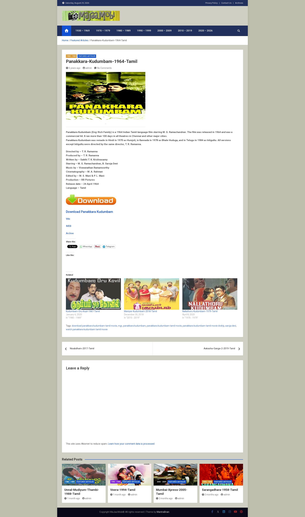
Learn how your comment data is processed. (131, 443)
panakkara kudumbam (134, 325)
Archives (239, 3)
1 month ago (73, 498)
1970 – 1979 (103, 30)
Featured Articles (86, 56)
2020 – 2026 (205, 30)
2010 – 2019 (185, 30)
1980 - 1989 (69, 482)
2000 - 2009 (161, 482)
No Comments (104, 68)
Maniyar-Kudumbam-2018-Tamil (140, 311)
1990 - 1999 (115, 482)
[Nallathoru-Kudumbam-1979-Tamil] (209, 294)
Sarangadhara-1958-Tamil (220, 490)
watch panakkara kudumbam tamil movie (87, 329)
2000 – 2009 (164, 30)
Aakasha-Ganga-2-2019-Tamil (219, 348)
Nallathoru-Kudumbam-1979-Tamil (199, 311)
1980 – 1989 (123, 30)
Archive (70, 233)
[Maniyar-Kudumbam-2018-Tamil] (151, 294)
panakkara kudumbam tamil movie (164, 325)
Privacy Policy (211, 3)
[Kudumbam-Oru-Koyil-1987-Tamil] (93, 294)
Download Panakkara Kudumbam (89, 212)
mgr (120, 325)
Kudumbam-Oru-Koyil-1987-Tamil (83, 311)
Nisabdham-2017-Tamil (82, 348)
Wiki (68, 218)
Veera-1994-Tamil (122, 490)
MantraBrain (163, 511)
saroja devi (230, 325)
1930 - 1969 (71, 56)
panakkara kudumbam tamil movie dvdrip (203, 325)
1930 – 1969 (82, 30)
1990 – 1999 (144, 30)
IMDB (68, 226)
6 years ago (74, 68)
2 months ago (166, 498)
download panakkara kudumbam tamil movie (94, 325)
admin (88, 68)
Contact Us (226, 3)
